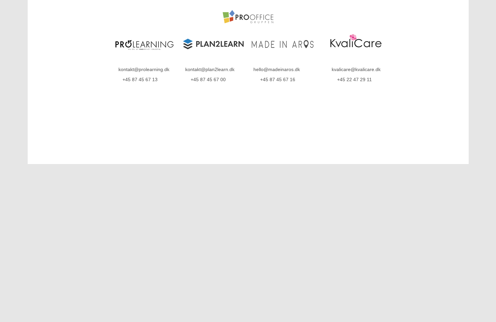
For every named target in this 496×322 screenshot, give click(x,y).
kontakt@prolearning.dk (143, 69)
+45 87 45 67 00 (208, 79)
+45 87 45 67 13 (140, 79)
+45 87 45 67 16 (277, 79)
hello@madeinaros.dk (276, 69)
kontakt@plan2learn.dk (210, 69)
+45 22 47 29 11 (354, 79)
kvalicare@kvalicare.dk (356, 69)
